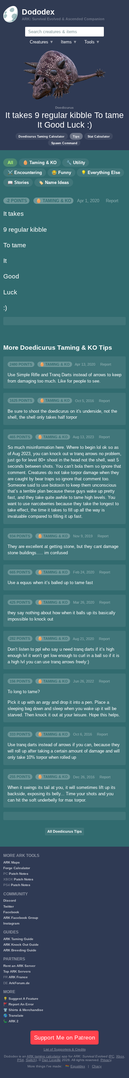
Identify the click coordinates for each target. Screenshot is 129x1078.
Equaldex (77, 1066)
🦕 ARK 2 (11, 1021)
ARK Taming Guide (18, 939)
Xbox (120, 1056)
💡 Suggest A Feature (20, 998)
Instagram (11, 923)
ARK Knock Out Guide (21, 944)
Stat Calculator (99, 136)
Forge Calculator (16, 868)
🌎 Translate (13, 1015)
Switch (31, 1060)
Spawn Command (64, 143)
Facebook (11, 912)
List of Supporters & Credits (65, 1049)
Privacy (106, 1060)
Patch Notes (18, 873)
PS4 (20, 1060)
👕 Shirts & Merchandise (23, 1010)
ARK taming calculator (44, 1056)
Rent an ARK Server (19, 966)
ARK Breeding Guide (19, 950)
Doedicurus (64, 107)
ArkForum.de (19, 983)
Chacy (97, 1066)
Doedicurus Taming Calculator (41, 136)
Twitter (8, 906)
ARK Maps (11, 862)
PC (111, 1056)
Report (112, 201)
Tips (76, 136)
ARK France (18, 977)
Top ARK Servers (17, 971)
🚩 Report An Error (18, 1004)
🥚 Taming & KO (53, 201)
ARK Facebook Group (20, 918)
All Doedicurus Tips (64, 831)
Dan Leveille (51, 1060)
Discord (9, 900)
